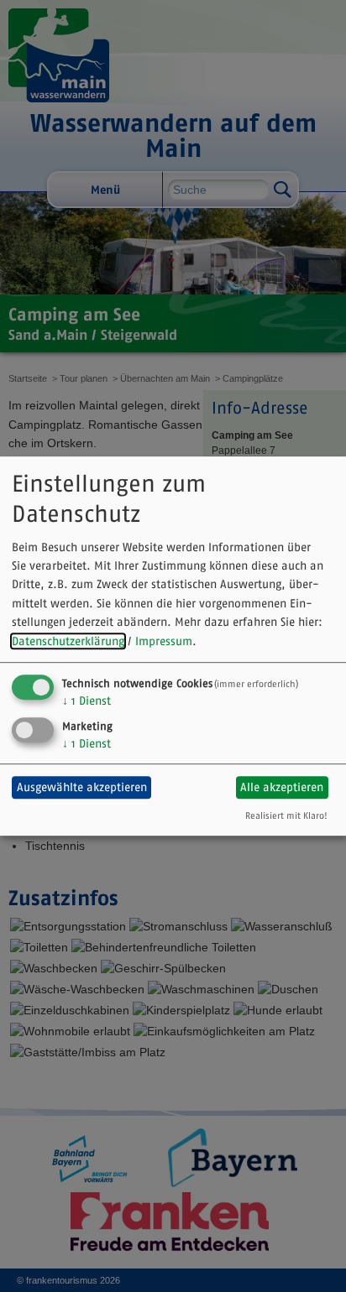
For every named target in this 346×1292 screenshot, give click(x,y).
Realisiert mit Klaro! (286, 815)
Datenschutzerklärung (68, 641)
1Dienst (86, 700)
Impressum (163, 641)
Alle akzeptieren (281, 787)
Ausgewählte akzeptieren (82, 787)
